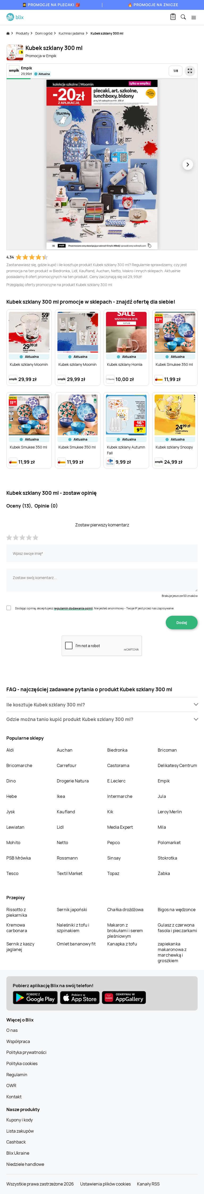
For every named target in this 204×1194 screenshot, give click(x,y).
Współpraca (18, 1041)
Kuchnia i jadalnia (71, 33)
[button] (102, 704)
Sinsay (114, 858)
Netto (62, 842)
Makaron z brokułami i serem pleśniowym (125, 930)
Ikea (61, 796)
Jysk (10, 812)
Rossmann (67, 858)
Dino (11, 781)
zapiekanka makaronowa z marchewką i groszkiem (172, 952)
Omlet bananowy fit (76, 944)
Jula (162, 796)
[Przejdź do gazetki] (190, 71)
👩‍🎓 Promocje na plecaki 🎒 (51, 4)
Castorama (118, 765)
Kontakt (14, 1097)
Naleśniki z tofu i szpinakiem (73, 927)
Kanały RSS (148, 1184)
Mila (162, 827)
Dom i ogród (43, 33)
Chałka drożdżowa (125, 909)
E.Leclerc (116, 781)
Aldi (10, 750)
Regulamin (16, 1075)
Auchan (65, 750)
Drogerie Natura (73, 781)
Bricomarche (19, 765)
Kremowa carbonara (16, 927)
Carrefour (66, 765)
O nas (12, 1030)
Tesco (12, 873)
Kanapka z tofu (122, 944)
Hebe (11, 796)
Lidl (60, 827)
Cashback (16, 1142)
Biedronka (117, 750)
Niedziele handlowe (25, 1164)
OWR (11, 1085)
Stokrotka (167, 858)
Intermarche (119, 796)
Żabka (164, 873)
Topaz (113, 873)
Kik (110, 812)
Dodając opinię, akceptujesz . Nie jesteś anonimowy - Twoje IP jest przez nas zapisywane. (94, 608)
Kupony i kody (19, 1120)
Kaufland (66, 812)
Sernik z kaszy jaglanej (20, 946)
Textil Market (70, 873)
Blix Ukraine (17, 1153)
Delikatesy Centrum (177, 765)
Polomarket (169, 842)
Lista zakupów (20, 1131)
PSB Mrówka (18, 858)
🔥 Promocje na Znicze (153, 4)
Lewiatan (15, 827)
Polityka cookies (21, 1063)
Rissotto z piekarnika (16, 912)
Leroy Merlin (170, 812)
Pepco (113, 842)
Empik (164, 781)
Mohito (13, 842)
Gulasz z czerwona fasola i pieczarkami (177, 927)
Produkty (22, 33)
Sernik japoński (72, 909)
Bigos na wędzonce (177, 909)
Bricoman (167, 750)
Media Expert (120, 827)
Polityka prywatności (26, 1052)
